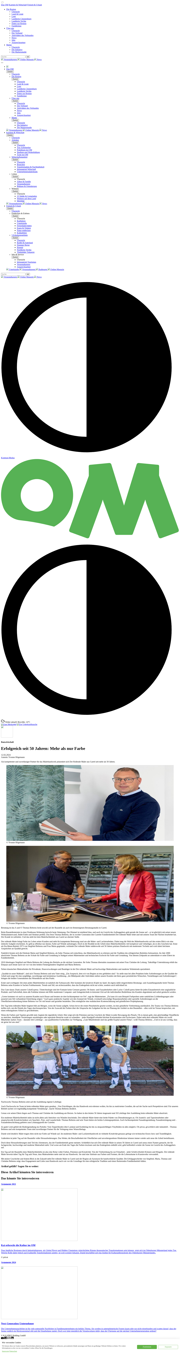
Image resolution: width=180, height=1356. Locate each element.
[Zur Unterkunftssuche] (27, 724)
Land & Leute (17, 14)
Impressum (5, 1351)
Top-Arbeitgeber (24, 147)
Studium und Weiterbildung (28, 152)
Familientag (16, 26)
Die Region (11, 9)
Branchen (21, 164)
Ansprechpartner (18, 42)
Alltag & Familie (24, 181)
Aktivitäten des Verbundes (22, 35)
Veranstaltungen (10, 59)
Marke (9, 45)
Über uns (10, 28)
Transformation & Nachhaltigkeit (30, 167)
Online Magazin (27, 59)
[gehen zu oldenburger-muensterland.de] (7, 67)
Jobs (13, 40)
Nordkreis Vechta (24, 250)
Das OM (4, 5)
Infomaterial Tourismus (26, 262)
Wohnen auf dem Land (26, 198)
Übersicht (16, 12)
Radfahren (21, 221)
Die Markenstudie (19, 52)
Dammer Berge (23, 245)
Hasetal (20, 247)
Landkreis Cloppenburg (21, 19)
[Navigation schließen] (2, 62)
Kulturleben (22, 233)
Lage (14, 16)
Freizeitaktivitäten (24, 226)
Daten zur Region (19, 23)
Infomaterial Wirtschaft (26, 169)
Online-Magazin (32, 203)
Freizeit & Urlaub (34, 5)
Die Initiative (17, 49)
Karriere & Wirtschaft (18, 5)
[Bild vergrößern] (90, 840)
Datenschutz (13, 1351)
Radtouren (43, 269)
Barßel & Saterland (25, 243)
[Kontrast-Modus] (90, 718)
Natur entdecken (24, 230)
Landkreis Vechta (19, 21)
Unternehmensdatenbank (27, 172)
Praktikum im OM (24, 150)
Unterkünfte (22, 223)
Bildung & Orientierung (27, 186)
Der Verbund (17, 33)
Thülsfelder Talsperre (26, 252)
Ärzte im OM (22, 155)
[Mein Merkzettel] (8, 724)
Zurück (10, 72)
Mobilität (20, 201)
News (14, 38)
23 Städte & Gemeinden (27, 196)
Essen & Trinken (24, 228)
